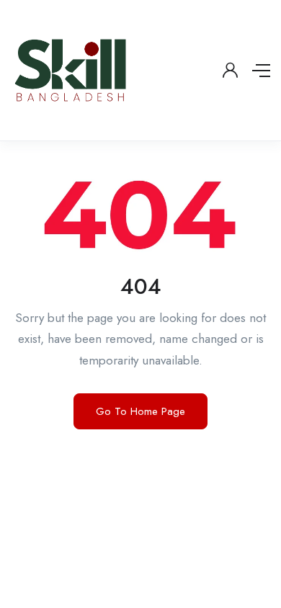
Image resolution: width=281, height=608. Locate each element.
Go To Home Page (140, 411)
